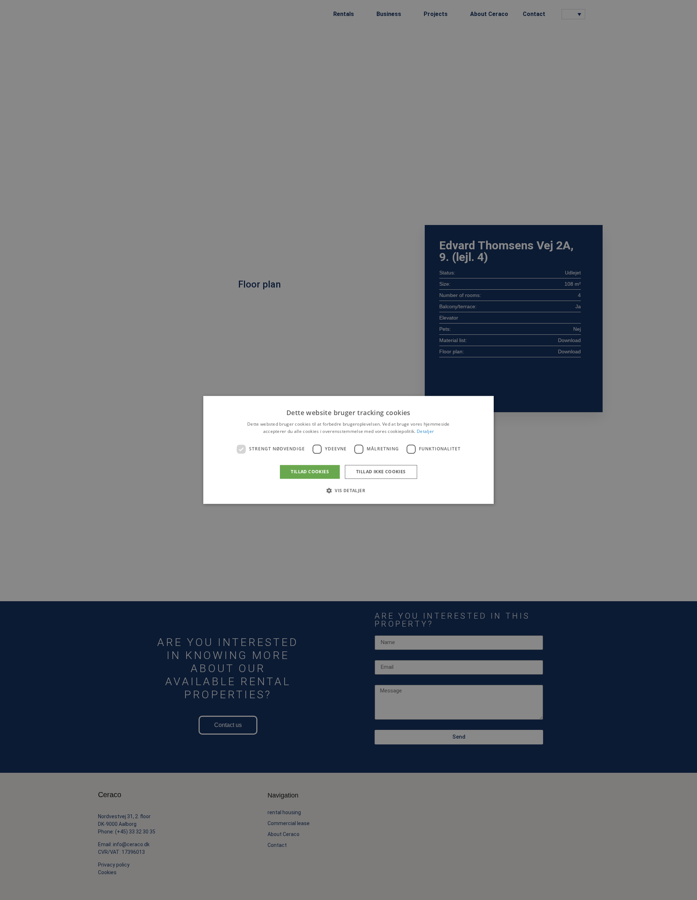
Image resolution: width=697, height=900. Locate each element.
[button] (348, 490)
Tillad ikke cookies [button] (381, 472)
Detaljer (425, 432)
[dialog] (348, 450)
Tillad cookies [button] (310, 472)
